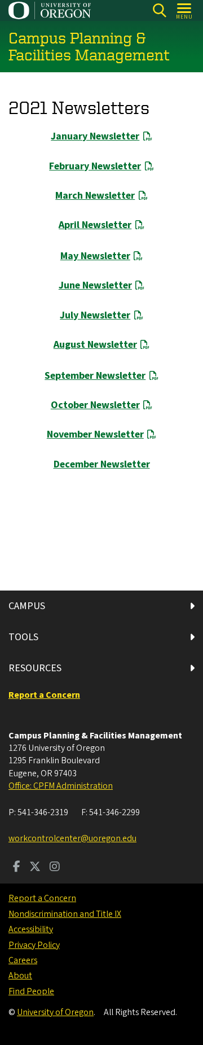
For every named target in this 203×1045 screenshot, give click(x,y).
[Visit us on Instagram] (54, 868)
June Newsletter (95, 285)
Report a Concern (42, 898)
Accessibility (30, 929)
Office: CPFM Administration (60, 786)
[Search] (159, 10)
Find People (31, 991)
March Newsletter (95, 196)
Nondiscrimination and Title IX (64, 914)
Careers (22, 960)
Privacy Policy (34, 945)
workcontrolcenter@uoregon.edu (72, 838)
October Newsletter (95, 405)
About (20, 975)
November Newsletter (95, 434)
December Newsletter (102, 464)
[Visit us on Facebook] (16, 868)
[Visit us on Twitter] (35, 868)
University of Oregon (55, 1012)
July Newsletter (95, 315)
